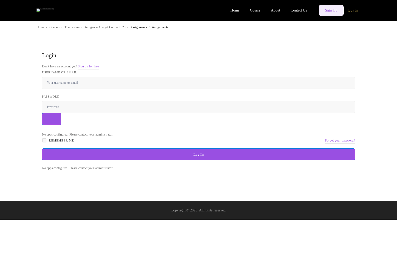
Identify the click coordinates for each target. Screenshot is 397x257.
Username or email (59, 72)
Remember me (61, 140)
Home (40, 27)
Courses (54, 27)
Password (51, 96)
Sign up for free (88, 66)
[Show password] (51, 119)
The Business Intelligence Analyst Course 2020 (95, 27)
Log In (198, 154)
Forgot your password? (340, 140)
